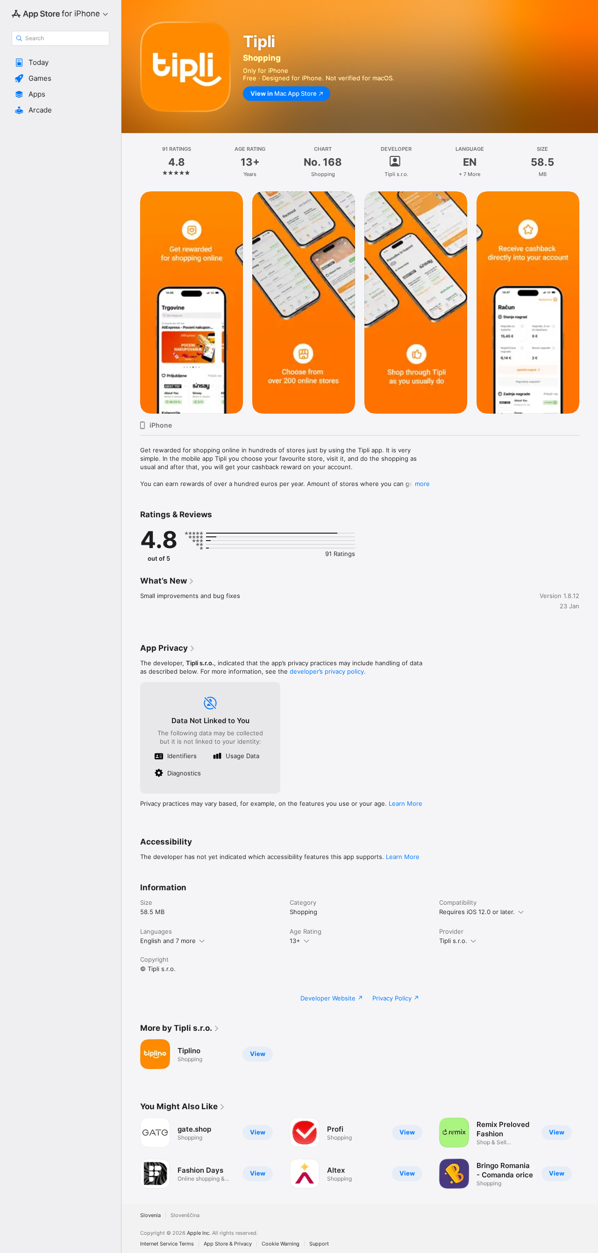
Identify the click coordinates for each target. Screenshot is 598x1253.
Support (319, 1243)
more (422, 483)
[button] (60, 63)
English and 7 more (168, 940)
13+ (295, 940)
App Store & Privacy (228, 1243)
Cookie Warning (280, 1243)
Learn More (405, 803)
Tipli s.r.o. (453, 940)
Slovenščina (185, 1215)
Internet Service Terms (167, 1243)
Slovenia (150, 1215)
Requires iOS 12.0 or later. (477, 911)
